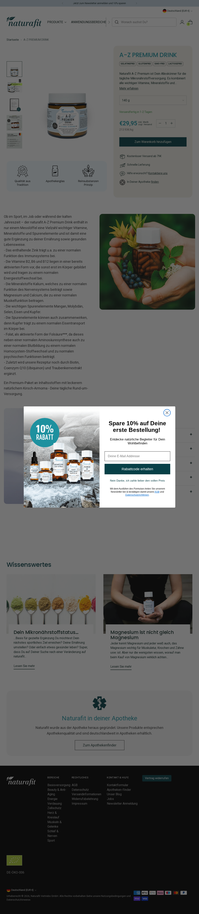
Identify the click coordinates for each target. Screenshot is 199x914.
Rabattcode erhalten (137, 469)
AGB (156, 491)
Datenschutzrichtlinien (137, 495)
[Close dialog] (167, 412)
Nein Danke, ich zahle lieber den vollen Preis (137, 480)
